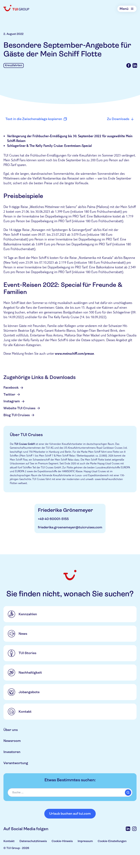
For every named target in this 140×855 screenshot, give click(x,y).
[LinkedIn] (128, 829)
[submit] (128, 792)
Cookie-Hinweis (62, 841)
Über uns (10, 730)
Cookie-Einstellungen (112, 841)
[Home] (16, 8)
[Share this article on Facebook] (128, 65)
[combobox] (70, 792)
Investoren (11, 752)
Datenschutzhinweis (33, 841)
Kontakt (9, 841)
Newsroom (12, 741)
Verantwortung (15, 763)
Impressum (85, 841)
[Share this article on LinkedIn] (135, 65)
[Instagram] (134, 829)
